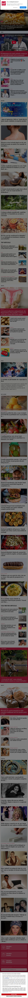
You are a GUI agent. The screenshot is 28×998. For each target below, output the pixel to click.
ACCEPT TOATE (14, 994)
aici (14, 982)
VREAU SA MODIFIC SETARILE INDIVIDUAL (14, 996)
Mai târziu (15, 7)
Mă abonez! (23, 7)
